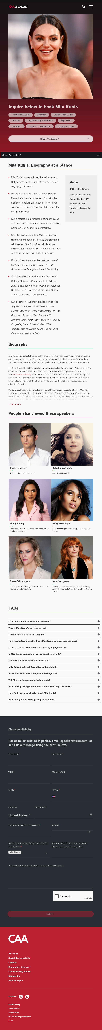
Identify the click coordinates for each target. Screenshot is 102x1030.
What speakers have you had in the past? (70, 845)
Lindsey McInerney (22, 374)
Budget (55, 825)
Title (11, 772)
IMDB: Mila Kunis (79, 189)
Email (11, 790)
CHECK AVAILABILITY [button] (49, 139)
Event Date (40, 808)
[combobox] (20, 814)
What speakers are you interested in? (27, 845)
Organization (58, 772)
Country (12, 808)
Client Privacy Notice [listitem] (19, 972)
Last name (57, 754)
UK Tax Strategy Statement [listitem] (19, 1017)
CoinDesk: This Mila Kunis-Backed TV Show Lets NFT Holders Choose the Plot (80, 203)
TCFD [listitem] (10, 1021)
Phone (55, 790)
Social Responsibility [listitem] (19, 958)
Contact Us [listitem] (14, 976)
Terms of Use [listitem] (13, 1009)
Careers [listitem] (12, 963)
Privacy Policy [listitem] (14, 1005)
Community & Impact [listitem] (19, 967)
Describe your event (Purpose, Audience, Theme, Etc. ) (35, 866)
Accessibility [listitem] (13, 1013)
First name (13, 754)
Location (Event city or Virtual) (24, 825)
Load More (15, 404)
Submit (50, 914)
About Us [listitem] (13, 954)
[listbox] (73, 829)
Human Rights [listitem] (15, 981)
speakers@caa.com (73, 741)
